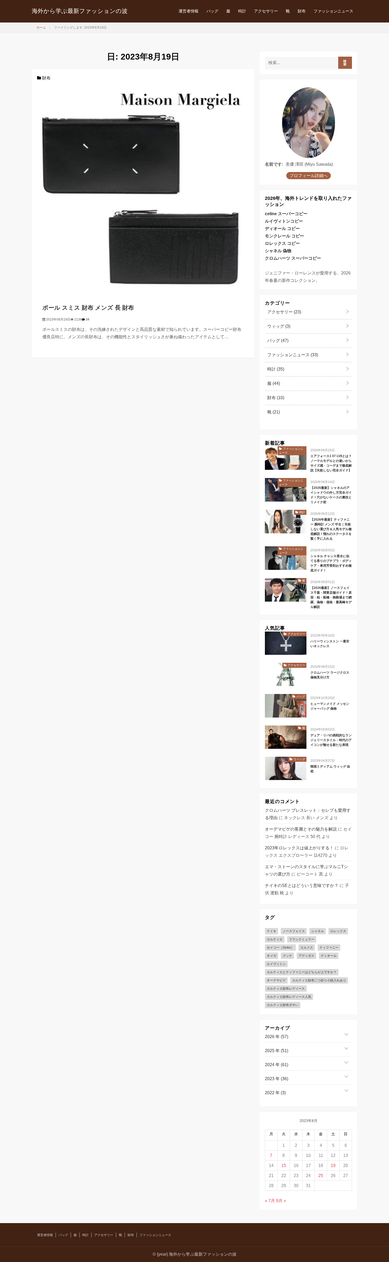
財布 (302, 11)
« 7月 (270, 1200)
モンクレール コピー (284, 236)
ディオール (329, 956)
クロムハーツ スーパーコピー (293, 258)
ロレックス (338, 931)
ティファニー (328, 947)
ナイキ (271, 931)
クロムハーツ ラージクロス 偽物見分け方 (329, 675)
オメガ (271, 956)
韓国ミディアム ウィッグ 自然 (330, 769)
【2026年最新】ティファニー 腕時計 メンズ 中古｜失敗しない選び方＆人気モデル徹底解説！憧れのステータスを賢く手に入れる (331, 529)
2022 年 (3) (275, 1092)
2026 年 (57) (276, 1036)
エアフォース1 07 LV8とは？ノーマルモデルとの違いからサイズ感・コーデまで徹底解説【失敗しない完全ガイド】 (331, 463)
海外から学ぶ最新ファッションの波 (80, 11)
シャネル (317, 931)
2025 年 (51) (276, 1050)
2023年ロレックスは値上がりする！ (299, 848)
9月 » (281, 1200)
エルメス (306, 947)
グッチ (287, 956)
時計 (242, 11)
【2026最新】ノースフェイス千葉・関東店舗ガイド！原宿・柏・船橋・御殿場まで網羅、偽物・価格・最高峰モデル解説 (331, 597)
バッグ (212, 11)
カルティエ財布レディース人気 (289, 997)
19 (333, 1165)
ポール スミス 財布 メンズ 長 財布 (88, 307)
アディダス (306, 956)
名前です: (274, 164)
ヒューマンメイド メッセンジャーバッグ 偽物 (329, 706)
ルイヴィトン (276, 964)
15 (283, 1165)
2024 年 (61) (276, 1064)
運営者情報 (188, 11)
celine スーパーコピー (286, 213)
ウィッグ (278, 326)
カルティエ (275, 939)
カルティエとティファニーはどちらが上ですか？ (302, 972)
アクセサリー (266, 11)
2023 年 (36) (276, 1078)
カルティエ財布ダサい (282, 1005)
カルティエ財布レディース (286, 988)
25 (320, 1175)
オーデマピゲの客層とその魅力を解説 (301, 829)
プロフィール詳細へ (309, 175)
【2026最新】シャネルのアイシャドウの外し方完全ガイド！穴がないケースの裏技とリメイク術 (331, 495)
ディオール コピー (282, 228)
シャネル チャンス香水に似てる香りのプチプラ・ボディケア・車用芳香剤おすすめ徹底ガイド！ (331, 563)
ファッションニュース (333, 11)
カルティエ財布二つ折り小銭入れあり (319, 980)
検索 (345, 62)
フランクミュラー (301, 939)
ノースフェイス (294, 931)
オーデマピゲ (276, 980)
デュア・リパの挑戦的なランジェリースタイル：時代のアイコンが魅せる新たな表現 (331, 740)
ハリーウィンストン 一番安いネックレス (329, 643)
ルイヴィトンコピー (284, 221)
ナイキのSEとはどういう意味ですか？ (301, 885)
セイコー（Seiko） (280, 947)
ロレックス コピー (282, 243)
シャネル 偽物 (278, 251)
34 (87, 319)
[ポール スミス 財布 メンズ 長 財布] (143, 187)
